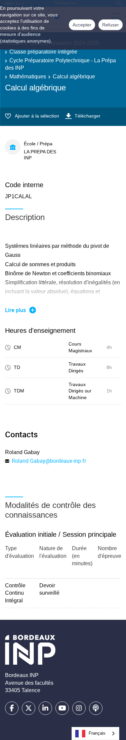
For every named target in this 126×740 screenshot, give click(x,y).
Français (97, 733)
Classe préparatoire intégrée (43, 52)
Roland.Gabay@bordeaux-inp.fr (49, 460)
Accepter (82, 24)
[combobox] (95, 733)
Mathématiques (27, 76)
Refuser (110, 24)
